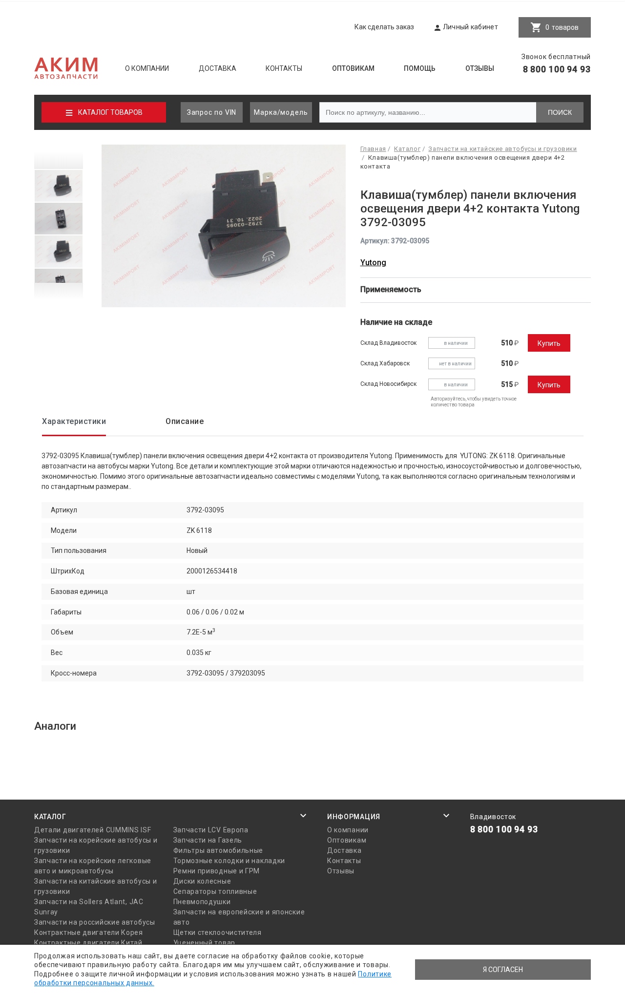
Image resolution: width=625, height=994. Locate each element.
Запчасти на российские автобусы (94, 922)
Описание (185, 421)
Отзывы (479, 68)
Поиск (560, 112)
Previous (58, 157)
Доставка (217, 68)
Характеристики (74, 421)
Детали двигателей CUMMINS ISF (92, 830)
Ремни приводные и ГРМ (216, 871)
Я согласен (503, 969)
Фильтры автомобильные (218, 850)
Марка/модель (281, 112)
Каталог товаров (110, 112)
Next (58, 295)
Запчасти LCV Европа (211, 830)
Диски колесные (202, 881)
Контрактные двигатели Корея (88, 932)
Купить (549, 343)
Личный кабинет (470, 27)
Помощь (420, 68)
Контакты (284, 68)
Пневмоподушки (202, 902)
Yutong (373, 262)
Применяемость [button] (391, 289)
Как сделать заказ (384, 27)
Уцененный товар (204, 943)
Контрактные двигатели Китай (88, 943)
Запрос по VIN (212, 112)
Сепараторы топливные (215, 891)
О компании (147, 68)
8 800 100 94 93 (557, 69)
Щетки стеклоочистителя (217, 932)
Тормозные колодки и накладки (229, 861)
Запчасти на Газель (208, 840)
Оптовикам (353, 68)
